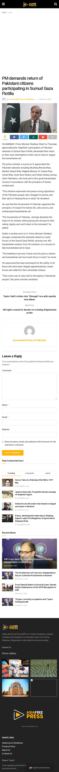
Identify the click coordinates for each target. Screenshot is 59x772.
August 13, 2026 (22, 579)
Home (4, 12)
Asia (10, 12)
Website (5, 429)
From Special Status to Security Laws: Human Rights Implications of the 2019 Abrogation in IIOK (35, 587)
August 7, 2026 (21, 593)
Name (5, 405)
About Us (6, 750)
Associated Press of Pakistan (21, 99)
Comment (7, 370)
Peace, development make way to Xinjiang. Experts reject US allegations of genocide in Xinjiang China (35, 518)
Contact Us (7, 754)
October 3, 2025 (45, 99)
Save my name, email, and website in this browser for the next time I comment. (30, 443)
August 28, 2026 (11, 566)
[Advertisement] (29, 44)
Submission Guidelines (12, 743)
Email (5, 417)
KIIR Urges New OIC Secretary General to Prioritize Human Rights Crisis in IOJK (28, 560)
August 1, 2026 (21, 605)
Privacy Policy (8, 746)
